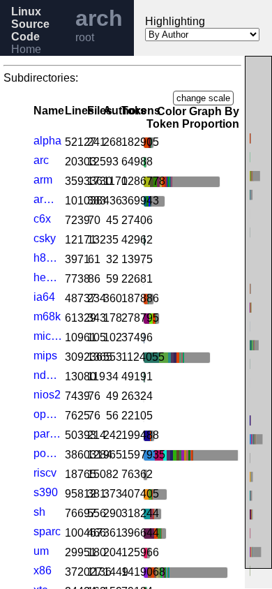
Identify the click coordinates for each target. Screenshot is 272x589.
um (41, 551)
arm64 (47, 199)
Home (26, 49)
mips (45, 355)
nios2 (47, 395)
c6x (42, 219)
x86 (42, 570)
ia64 (44, 297)
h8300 (47, 258)
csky (44, 238)
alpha (47, 141)
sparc (47, 531)
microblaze (47, 336)
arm (42, 180)
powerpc (47, 453)
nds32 (47, 375)
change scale (203, 98)
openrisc (47, 414)
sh (39, 512)
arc (41, 160)
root (84, 37)
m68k (47, 316)
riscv (44, 473)
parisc (47, 434)
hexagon (47, 277)
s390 (45, 492)
